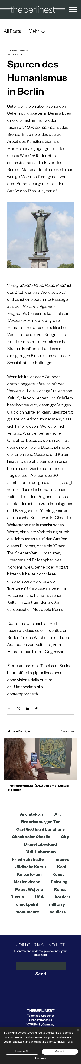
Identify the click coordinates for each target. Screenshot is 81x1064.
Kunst (58, 875)
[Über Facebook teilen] (9, 708)
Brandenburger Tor (40, 822)
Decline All (21, 1051)
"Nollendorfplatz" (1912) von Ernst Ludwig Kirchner (38, 788)
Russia (17, 897)
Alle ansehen (67, 731)
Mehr (34, 32)
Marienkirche (27, 882)
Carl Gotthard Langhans (40, 830)
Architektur (32, 815)
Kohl (61, 867)
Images (61, 860)
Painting (59, 882)
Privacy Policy (65, 1042)
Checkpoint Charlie (31, 837)
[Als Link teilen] (36, 708)
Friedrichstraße (28, 860)
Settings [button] (40, 1058)
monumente (27, 912)
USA (39, 897)
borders (63, 897)
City (65, 837)
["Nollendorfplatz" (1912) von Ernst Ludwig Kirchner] (40, 759)
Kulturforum (29, 875)
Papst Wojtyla (29, 890)
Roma (60, 890)
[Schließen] (75, 1032)
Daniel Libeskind (40, 845)
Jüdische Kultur (31, 867)
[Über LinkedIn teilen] (27, 708)
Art (57, 815)
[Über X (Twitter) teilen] (18, 708)
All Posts (12, 32)
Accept (59, 1051)
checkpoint (27, 905)
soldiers (58, 912)
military (57, 905)
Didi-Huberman (40, 852)
